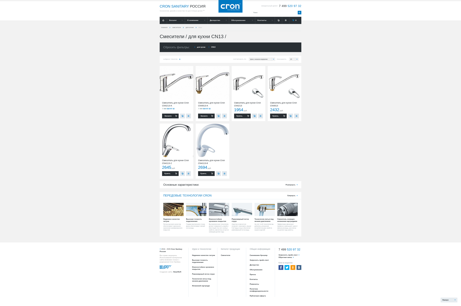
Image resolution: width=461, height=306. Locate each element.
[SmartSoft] (165, 267)
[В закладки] (188, 116)
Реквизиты (254, 284)
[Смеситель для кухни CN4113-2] (176, 140)
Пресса (253, 274)
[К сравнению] (182, 116)
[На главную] (163, 20)
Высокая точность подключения (200, 261)
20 (291, 59)
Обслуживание (238, 20)
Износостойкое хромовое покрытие (203, 268)
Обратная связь (285, 257)
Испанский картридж (201, 286)
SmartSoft (177, 272)
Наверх (445, 300)
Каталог (173, 20)
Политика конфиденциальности (259, 290)
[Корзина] (295, 20)
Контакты (262, 20)
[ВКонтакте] (299, 267)
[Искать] (299, 12)
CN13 (200, 27)
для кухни (190, 27)
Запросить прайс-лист (259, 260)
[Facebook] (281, 267)
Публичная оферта (258, 296)
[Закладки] (285, 20)
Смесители (176, 27)
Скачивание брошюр (258, 255)
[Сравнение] (278, 20)
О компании (192, 20)
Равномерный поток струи (203, 274)
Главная (164, 27)
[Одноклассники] (293, 267)
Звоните (168, 116)
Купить (240, 116)
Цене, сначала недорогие (259, 59)
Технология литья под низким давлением (201, 280)
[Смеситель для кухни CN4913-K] (212, 83)
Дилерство (215, 20)
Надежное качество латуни (203, 255)
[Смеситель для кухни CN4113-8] (212, 140)
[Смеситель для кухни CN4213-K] (176, 83)
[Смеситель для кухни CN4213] (248, 83)
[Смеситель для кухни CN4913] (284, 83)
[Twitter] (287, 267)
